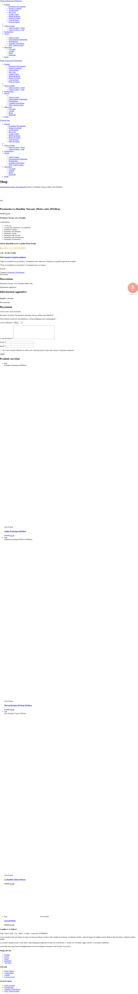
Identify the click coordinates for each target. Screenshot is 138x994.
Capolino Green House (12, 989)
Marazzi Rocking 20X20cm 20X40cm (18, 705)
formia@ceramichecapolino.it (15, 257)
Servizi (6, 957)
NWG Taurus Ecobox (11, 991)
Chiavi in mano (9, 985)
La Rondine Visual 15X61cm (14, 879)
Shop (6, 187)
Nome (2, 342)
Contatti (7, 975)
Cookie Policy (9, 973)
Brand (6, 959)
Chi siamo (7, 963)
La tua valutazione (7, 322)
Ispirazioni (7, 961)
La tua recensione (6, 338)
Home (2, 187)
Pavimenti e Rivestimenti (16, 187)
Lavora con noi (9, 977)
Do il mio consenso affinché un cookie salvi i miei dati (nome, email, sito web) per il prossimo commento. (38, 350)
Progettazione (9, 987)
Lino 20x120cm (10, 921)
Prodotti (7, 955)
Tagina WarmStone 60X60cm (15, 531)
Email (2, 346)
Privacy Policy (9, 971)
